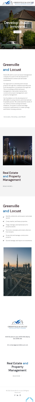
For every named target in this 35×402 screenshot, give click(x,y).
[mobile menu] (32, 3)
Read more (17, 31)
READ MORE (16, 376)
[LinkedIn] (18, 395)
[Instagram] (20, 395)
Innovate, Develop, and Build (14, 117)
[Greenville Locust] (17, 2)
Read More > (8, 186)
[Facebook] (15, 395)
